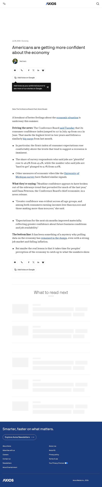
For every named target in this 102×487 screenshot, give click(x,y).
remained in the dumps (54, 238)
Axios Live (52, 446)
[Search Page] (97, 3)
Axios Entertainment (10, 467)
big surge (28, 139)
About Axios (7, 446)
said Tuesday (67, 128)
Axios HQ (52, 450)
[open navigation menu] (4, 4)
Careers (5, 454)
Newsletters (7, 463)
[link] (15, 70)
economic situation (67, 118)
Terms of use (53, 459)
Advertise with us (9, 450)
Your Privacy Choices (56, 463)
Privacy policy (54, 454)
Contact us (6, 459)
